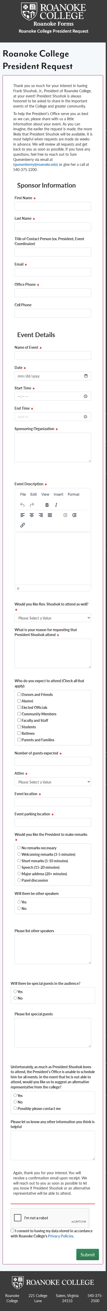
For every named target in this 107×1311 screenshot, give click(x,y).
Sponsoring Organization (35, 428)
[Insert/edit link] (22, 525)
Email (19, 264)
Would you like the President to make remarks (51, 834)
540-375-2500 (95, 1298)
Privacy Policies (60, 1235)
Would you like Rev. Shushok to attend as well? (51, 604)
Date (19, 367)
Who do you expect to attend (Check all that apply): (49, 683)
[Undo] (22, 505)
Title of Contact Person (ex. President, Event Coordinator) (49, 241)
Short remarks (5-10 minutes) (44, 860)
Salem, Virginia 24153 (67, 1298)
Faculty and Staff (34, 720)
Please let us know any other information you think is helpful (53, 1124)
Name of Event (27, 347)
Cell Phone (23, 304)
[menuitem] (23, 494)
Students (28, 726)
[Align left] (22, 515)
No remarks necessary (38, 847)
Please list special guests (34, 1013)
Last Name (23, 218)
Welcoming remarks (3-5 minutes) (48, 854)
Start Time (23, 388)
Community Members (38, 713)
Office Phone (25, 284)
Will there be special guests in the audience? (45, 983)
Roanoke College (12, 1298)
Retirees (28, 733)
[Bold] (47, 505)
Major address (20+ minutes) (44, 873)
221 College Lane (38, 1298)
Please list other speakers (34, 930)
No (23, 908)
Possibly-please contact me (39, 1108)
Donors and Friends (37, 694)
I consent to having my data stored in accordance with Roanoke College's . (51, 1233)
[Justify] (49, 515)
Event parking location (33, 813)
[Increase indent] (74, 515)
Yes (23, 901)
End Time (22, 408)
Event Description (29, 483)
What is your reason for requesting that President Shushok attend (46, 632)
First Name (24, 197)
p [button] (18, 588)
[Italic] (56, 505)
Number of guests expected (37, 753)
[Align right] (40, 515)
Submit (88, 1254)
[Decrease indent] (65, 515)
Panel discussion (34, 880)
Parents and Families (37, 739)
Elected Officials (34, 707)
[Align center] (31, 515)
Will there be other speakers (37, 893)
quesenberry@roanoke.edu (35, 164)
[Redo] (31, 505)
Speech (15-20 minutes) (40, 867)
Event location (26, 793)
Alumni (27, 700)
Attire (20, 773)
